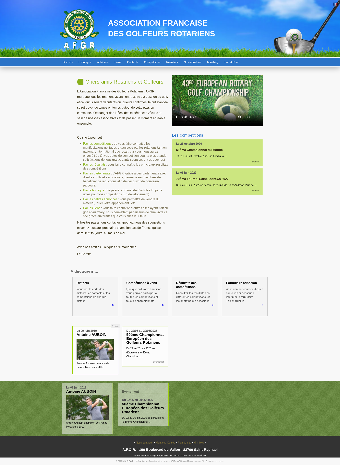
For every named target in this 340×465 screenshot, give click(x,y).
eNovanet (167, 461)
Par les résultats (94, 164)
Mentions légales (166, 442)
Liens (118, 62)
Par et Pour (232, 62)
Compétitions (152, 62)
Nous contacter (145, 442)
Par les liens (91, 208)
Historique (85, 62)
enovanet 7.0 (199, 461)
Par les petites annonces (100, 199)
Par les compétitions (97, 143)
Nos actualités (192, 62)
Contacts (132, 62)
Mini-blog (213, 62)
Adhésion (103, 62)
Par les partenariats (97, 173)
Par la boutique (93, 190)
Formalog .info (155, 461)
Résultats (172, 62)
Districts (68, 62)
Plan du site (185, 442)
